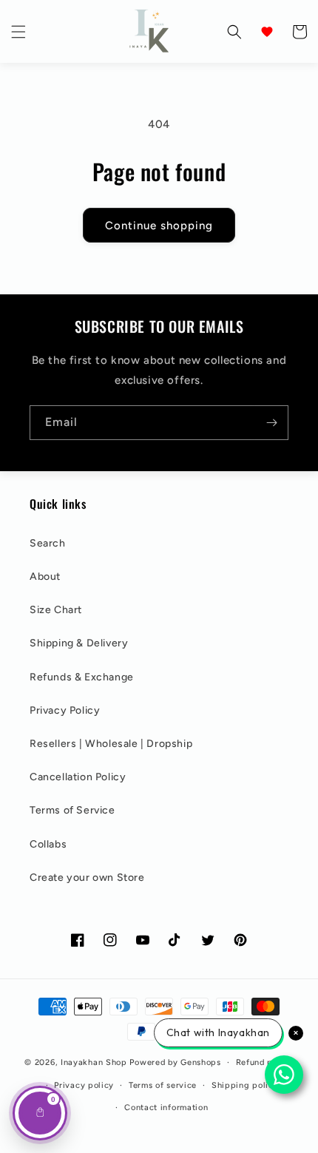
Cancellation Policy (78, 777)
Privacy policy (84, 1085)
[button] (18, 32)
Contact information (166, 1107)
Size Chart (56, 609)
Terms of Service (72, 810)
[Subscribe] (271, 422)
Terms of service (163, 1085)
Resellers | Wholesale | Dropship (111, 743)
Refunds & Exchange (82, 677)
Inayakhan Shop (95, 1062)
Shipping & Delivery (79, 643)
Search (48, 543)
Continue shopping (159, 225)
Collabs (48, 844)
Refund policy (265, 1062)
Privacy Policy (65, 710)
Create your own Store (87, 877)
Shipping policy (245, 1085)
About (45, 576)
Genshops (200, 1062)
